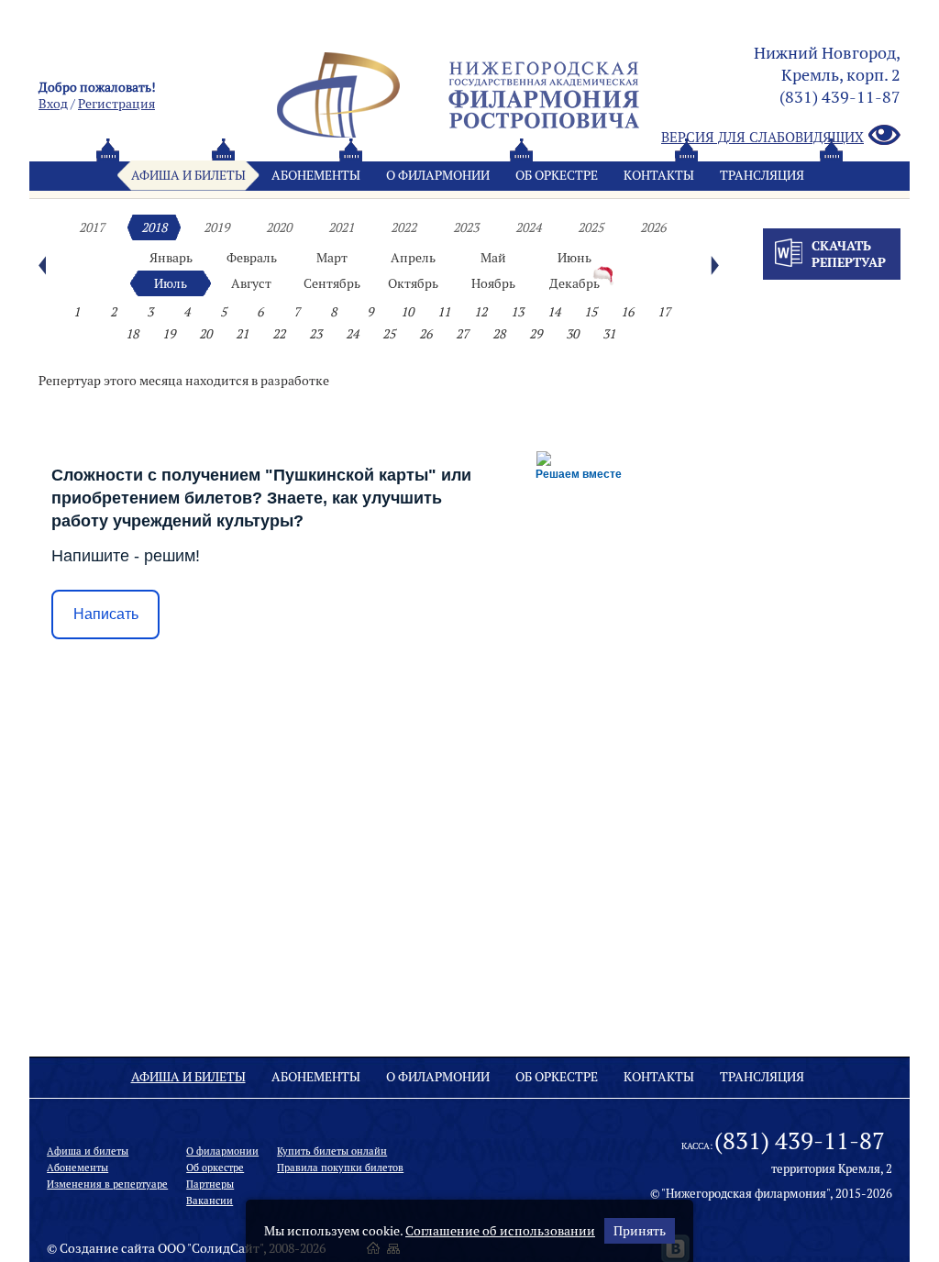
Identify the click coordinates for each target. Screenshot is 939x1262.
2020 (279, 227)
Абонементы (315, 175)
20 (205, 334)
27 (462, 334)
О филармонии (438, 175)
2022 (403, 227)
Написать (105, 614)
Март (332, 257)
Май (493, 257)
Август (251, 283)
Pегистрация (116, 103)
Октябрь (413, 283)
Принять (639, 1231)
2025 (590, 227)
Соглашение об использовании (500, 1231)
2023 (466, 227)
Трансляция (762, 175)
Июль (170, 283)
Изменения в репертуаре (107, 1184)
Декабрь (574, 283)
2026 (653, 227)
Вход (53, 103)
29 (535, 334)
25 (388, 334)
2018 (154, 227)
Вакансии (209, 1200)
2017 (92, 227)
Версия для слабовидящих (762, 137)
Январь (171, 257)
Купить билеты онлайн (332, 1151)
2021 (341, 227)
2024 (528, 227)
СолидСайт (226, 1248)
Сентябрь (332, 283)
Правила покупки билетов (340, 1167)
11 (443, 312)
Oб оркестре (556, 175)
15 (590, 312)
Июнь (574, 257)
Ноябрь (493, 283)
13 (517, 312)
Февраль (251, 257)
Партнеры (210, 1184)
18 (132, 334)
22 (278, 334)
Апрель (413, 257)
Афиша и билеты (188, 175)
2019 (216, 227)
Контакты (659, 175)
